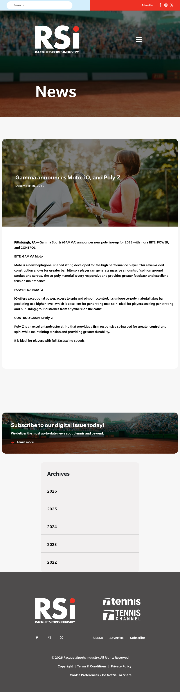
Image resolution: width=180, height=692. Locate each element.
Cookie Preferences (84, 675)
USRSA (98, 638)
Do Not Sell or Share (116, 675)
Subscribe (147, 5)
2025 (52, 509)
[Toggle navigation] (139, 39)
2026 (52, 491)
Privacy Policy (121, 666)
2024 (52, 526)
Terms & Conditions (91, 666)
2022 (52, 562)
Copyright (65, 666)
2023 (52, 544)
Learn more (25, 442)
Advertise (117, 638)
